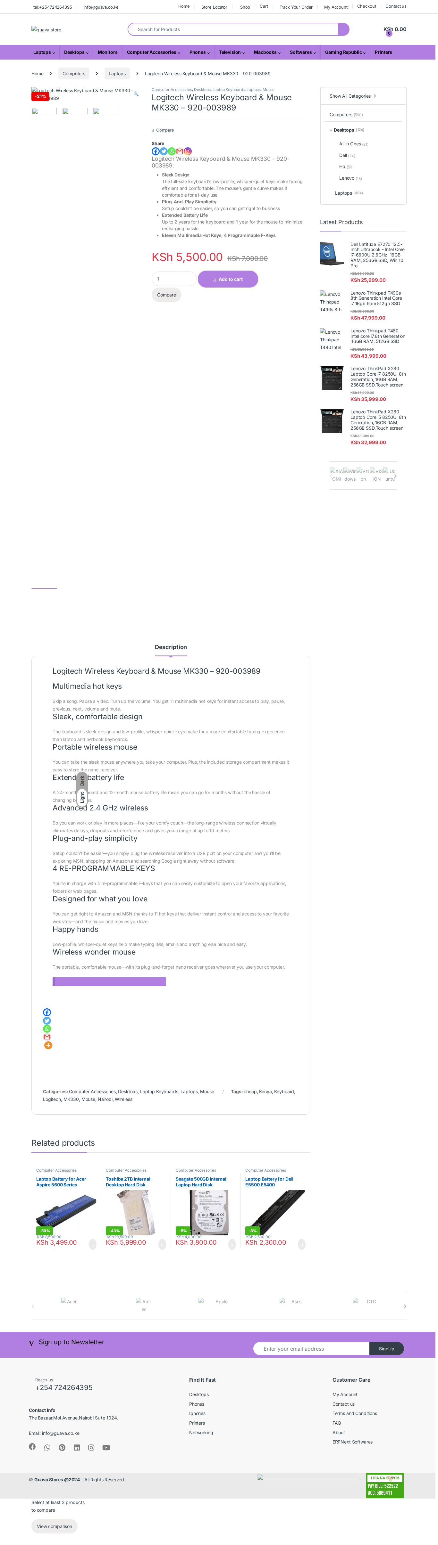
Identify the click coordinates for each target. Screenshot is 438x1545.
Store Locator (214, 7)
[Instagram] (188, 151)
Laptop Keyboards (229, 89)
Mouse (268, 89)
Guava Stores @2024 (57, 1479)
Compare (165, 130)
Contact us (396, 6)
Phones (198, 52)
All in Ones (353, 144)
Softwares (301, 52)
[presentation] (395, 476)
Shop (245, 7)
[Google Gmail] (180, 151)
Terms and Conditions (355, 1413)
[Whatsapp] (172, 151)
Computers (74, 73)
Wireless (123, 1099)
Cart (264, 6)
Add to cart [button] (92, 1244)
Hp (346, 166)
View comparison (54, 1526)
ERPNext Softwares (353, 1441)
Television (230, 52)
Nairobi (105, 1099)
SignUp (386, 1348)
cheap (250, 1091)
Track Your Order (296, 7)
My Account (336, 7)
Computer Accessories (151, 52)
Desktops (74, 52)
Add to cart (231, 279)
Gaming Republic (343, 52)
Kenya (265, 1091)
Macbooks (265, 52)
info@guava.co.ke (101, 7)
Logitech (52, 1099)
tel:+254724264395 (52, 7)
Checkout (366, 6)
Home (184, 6)
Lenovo (350, 178)
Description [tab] (171, 647)
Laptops (42, 52)
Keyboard (284, 1091)
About (339, 1432)
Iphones (197, 1413)
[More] (48, 1045)
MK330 (71, 1099)
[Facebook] (156, 151)
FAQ (337, 1423)
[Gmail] (47, 1037)
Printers (383, 52)
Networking (201, 1432)
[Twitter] (164, 151)
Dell (347, 155)
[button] (136, 94)
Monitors (108, 52)
